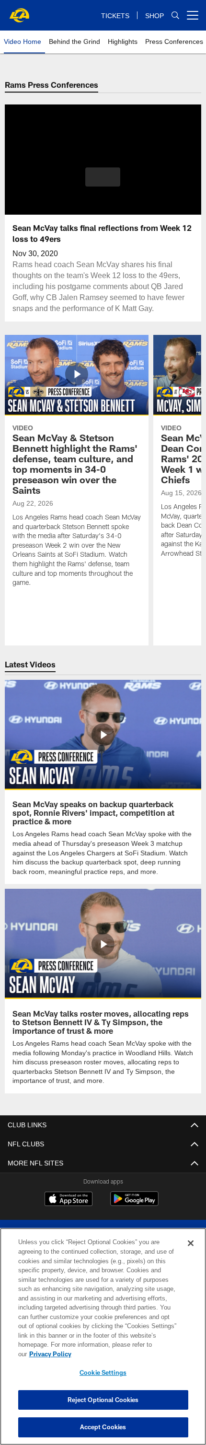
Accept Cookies (103, 1427)
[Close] (190, 1252)
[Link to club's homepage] (19, 11)
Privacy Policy (124, 1354)
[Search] (175, 15)
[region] (103, 1341)
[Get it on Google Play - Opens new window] (134, 1202)
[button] (103, 177)
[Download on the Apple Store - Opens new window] (68, 1199)
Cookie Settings (103, 1372)
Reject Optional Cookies (103, 1399)
